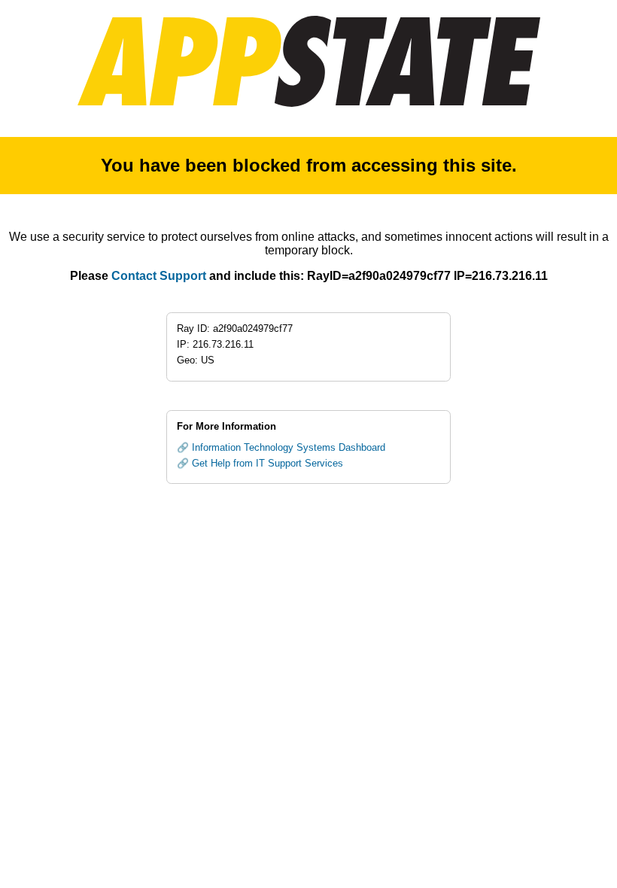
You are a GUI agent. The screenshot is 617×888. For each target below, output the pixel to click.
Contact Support (158, 275)
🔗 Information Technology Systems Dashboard (281, 447)
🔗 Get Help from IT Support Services (260, 463)
